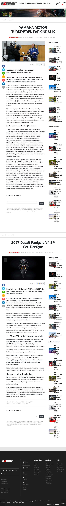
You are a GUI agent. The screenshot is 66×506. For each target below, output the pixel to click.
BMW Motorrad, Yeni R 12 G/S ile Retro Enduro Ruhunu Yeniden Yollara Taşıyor (58, 163)
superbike (32, 394)
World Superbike (30, 3)
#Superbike (25, 403)
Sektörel (21, 3)
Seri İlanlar (48, 478)
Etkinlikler (36, 474)
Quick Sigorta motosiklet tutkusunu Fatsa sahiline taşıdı (57, 50)
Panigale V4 (38, 298)
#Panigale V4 (29, 402)
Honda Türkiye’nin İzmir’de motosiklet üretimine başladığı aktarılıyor (57, 216)
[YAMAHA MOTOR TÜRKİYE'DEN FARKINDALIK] (23, 51)
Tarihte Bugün (49, 474)
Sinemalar (48, 476)
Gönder (41, 203)
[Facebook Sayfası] (2, 470)
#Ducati (9, 402)
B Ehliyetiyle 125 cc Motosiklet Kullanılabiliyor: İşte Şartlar (58, 77)
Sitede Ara (60, 464)
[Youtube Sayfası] (10, 470)
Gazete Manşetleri (48, 483)
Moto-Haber (47, 3)
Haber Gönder (4, 492)
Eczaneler (48, 471)
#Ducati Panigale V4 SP (18, 402)
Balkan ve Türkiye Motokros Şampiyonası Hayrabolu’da (57, 87)
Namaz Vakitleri (48, 468)
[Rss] (17, 470)
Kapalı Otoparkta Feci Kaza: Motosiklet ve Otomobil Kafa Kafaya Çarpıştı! (58, 149)
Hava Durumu (49, 464)
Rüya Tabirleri (60, 469)
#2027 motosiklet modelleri (14, 403)
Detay (49, 504)
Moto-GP (36, 473)
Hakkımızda (4, 479)
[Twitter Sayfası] (4, 470)
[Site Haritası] (2, 473)
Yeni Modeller (11, 235)
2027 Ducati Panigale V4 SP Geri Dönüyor (58, 68)
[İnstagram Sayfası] (7, 470)
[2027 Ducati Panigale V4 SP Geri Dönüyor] (23, 268)
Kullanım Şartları (5, 489)
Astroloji (59, 471)
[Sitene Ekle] (5, 473)
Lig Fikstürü (49, 473)
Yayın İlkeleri (4, 481)
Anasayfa (4, 20)
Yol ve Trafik (49, 466)
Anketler (59, 466)
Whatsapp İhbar (5, 491)
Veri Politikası (4, 483)
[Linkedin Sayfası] (13, 470)
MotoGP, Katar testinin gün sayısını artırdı (58, 182)
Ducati (36, 339)
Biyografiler (60, 467)
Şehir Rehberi (49, 480)
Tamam (56, 504)
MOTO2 (39, 3)
